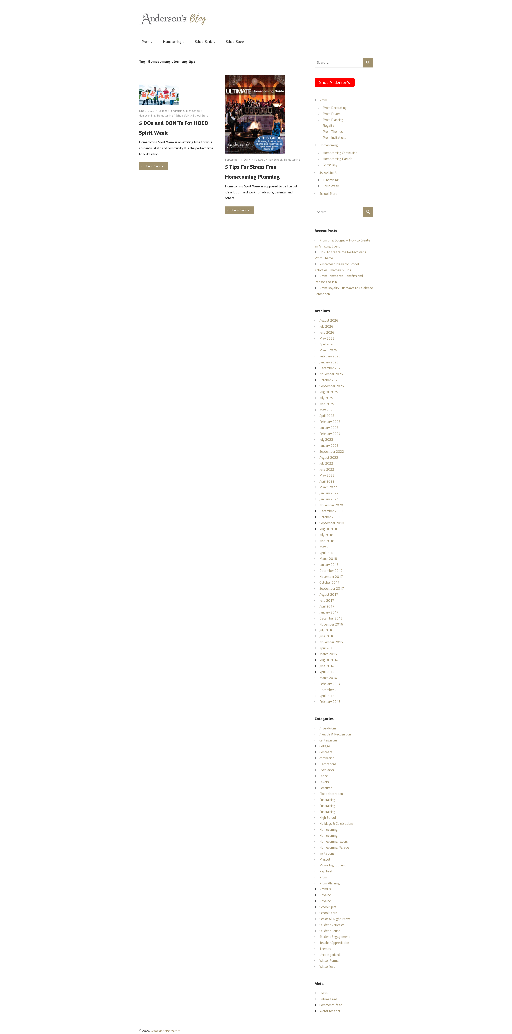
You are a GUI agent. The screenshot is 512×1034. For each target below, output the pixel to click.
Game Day (330, 164)
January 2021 (329, 499)
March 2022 (328, 487)
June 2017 (326, 600)
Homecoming (172, 41)
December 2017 (331, 570)
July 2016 (326, 630)
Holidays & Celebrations (336, 823)
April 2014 (326, 672)
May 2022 (327, 475)
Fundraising (177, 111)
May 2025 (327, 409)
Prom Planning (333, 119)
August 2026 (328, 320)
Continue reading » (153, 166)
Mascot (324, 859)
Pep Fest (326, 871)
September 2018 (331, 523)
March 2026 (328, 350)
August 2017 (328, 594)
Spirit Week (331, 186)
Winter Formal (329, 960)
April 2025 (326, 415)
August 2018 (328, 529)
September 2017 (331, 588)
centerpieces (328, 740)
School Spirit (203, 41)
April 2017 (326, 606)
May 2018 (327, 546)
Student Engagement (334, 936)
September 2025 (331, 386)
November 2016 (331, 624)
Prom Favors (332, 113)
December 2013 (331, 689)
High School (193, 111)
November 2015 (331, 642)
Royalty (328, 125)
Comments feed (330, 1005)
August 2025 (328, 391)
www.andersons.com (165, 1030)
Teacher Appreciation (334, 942)
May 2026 (327, 338)
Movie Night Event (332, 865)
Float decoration (331, 793)
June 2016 (326, 636)
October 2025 (329, 380)
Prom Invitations (334, 137)
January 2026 (329, 362)
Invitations (326, 853)
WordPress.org (329, 1011)
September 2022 (331, 451)
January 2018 (329, 564)
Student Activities (332, 924)
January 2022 (329, 493)
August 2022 (328, 457)
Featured (259, 159)
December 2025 (331, 368)
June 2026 (326, 332)
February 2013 (330, 701)
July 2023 (326, 439)
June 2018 (326, 540)
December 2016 (331, 618)
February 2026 (330, 356)
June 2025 (326, 403)
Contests (325, 752)
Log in (323, 993)
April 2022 (326, 481)
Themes (325, 948)
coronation (326, 758)
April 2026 (326, 344)
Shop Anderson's (334, 82)
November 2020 (331, 505)
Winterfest (327, 966)
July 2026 (326, 326)
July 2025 (326, 397)
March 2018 (328, 558)
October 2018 (329, 517)
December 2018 (331, 511)
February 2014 (330, 683)
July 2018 (326, 534)
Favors (324, 782)
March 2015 (328, 654)
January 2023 (329, 445)
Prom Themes (333, 131)
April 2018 (326, 552)
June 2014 (326, 666)
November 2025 (331, 374)
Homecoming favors (333, 841)
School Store (235, 41)
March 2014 (328, 677)
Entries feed (328, 999)
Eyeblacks (326, 769)
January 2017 (329, 612)
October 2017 (329, 582)
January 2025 (329, 427)
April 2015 (326, 648)
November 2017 (331, 576)
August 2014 (328, 660)
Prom (145, 41)
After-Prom (327, 728)
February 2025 (330, 421)
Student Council (330, 930)
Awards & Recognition (335, 734)
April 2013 (326, 695)
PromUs (325, 889)
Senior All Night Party (334, 918)
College (163, 111)
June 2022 (326, 469)
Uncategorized (329, 954)
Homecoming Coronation (340, 152)
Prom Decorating (335, 107)
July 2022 (326, 463)
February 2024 (330, 433)
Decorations (327, 764)
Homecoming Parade (337, 158)
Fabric (323, 776)
